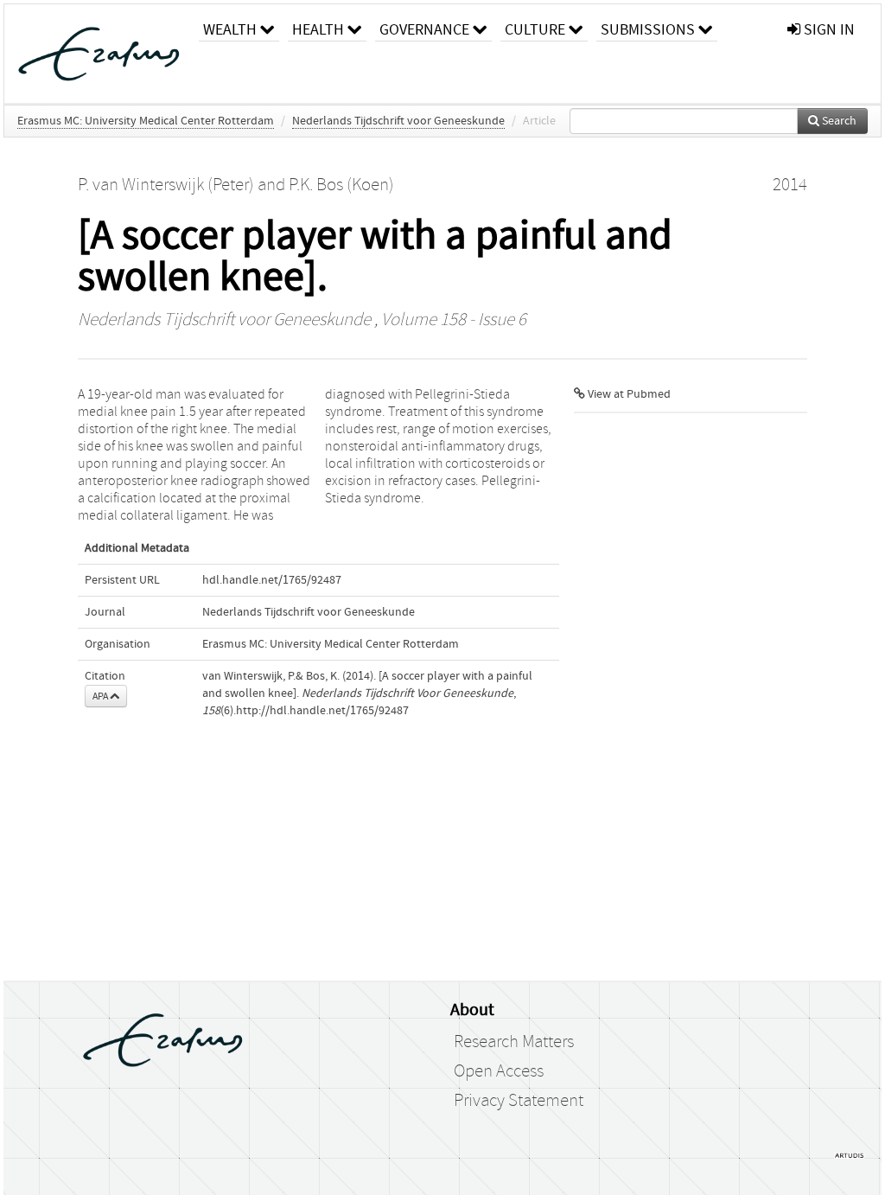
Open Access (499, 1071)
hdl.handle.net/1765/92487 (271, 580)
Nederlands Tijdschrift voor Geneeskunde (398, 121)
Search (837, 121)
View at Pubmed (628, 394)
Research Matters (514, 1042)
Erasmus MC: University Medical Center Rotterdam (145, 121)
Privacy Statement (518, 1100)
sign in (827, 30)
